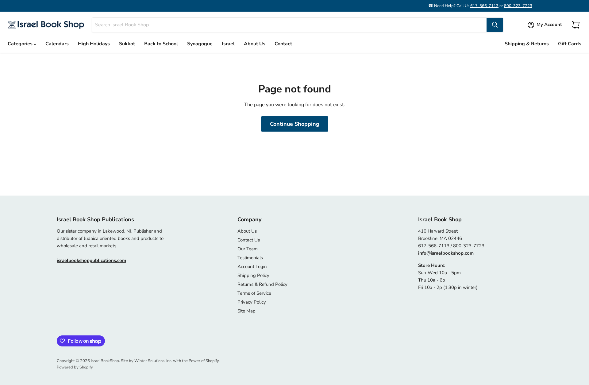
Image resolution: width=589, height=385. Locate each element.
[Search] (495, 25)
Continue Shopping (294, 124)
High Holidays (94, 43)
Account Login (252, 267)
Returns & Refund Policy (262, 284)
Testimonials (250, 258)
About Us (254, 43)
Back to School (161, 43)
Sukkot (127, 43)
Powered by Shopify (75, 367)
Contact (283, 43)
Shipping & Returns (527, 43)
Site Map (246, 311)
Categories (21, 43)
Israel (228, 43)
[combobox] (289, 25)
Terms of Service (254, 293)
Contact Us (248, 240)
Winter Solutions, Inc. (153, 361)
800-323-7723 (518, 6)
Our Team (247, 249)
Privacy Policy (251, 302)
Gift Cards (569, 43)
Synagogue (200, 43)
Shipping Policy (253, 275)
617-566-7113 (484, 6)
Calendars (57, 43)
